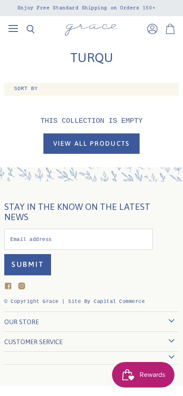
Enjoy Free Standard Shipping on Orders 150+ (86, 8)
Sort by (26, 89)
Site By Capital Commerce (106, 302)
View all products (91, 143)
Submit (27, 264)
